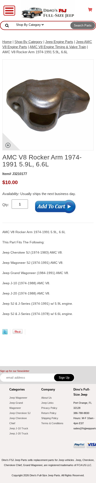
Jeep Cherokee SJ (20, 413)
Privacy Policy (49, 408)
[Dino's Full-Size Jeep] (48, 10)
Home (7, 42)
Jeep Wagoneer (18, 397)
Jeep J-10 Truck (18, 428)
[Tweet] (5, 333)
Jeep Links (47, 402)
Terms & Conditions (52, 423)
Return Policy (48, 413)
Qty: (5, 205)
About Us (46, 397)
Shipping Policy (49, 418)
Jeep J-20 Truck (18, 433)
